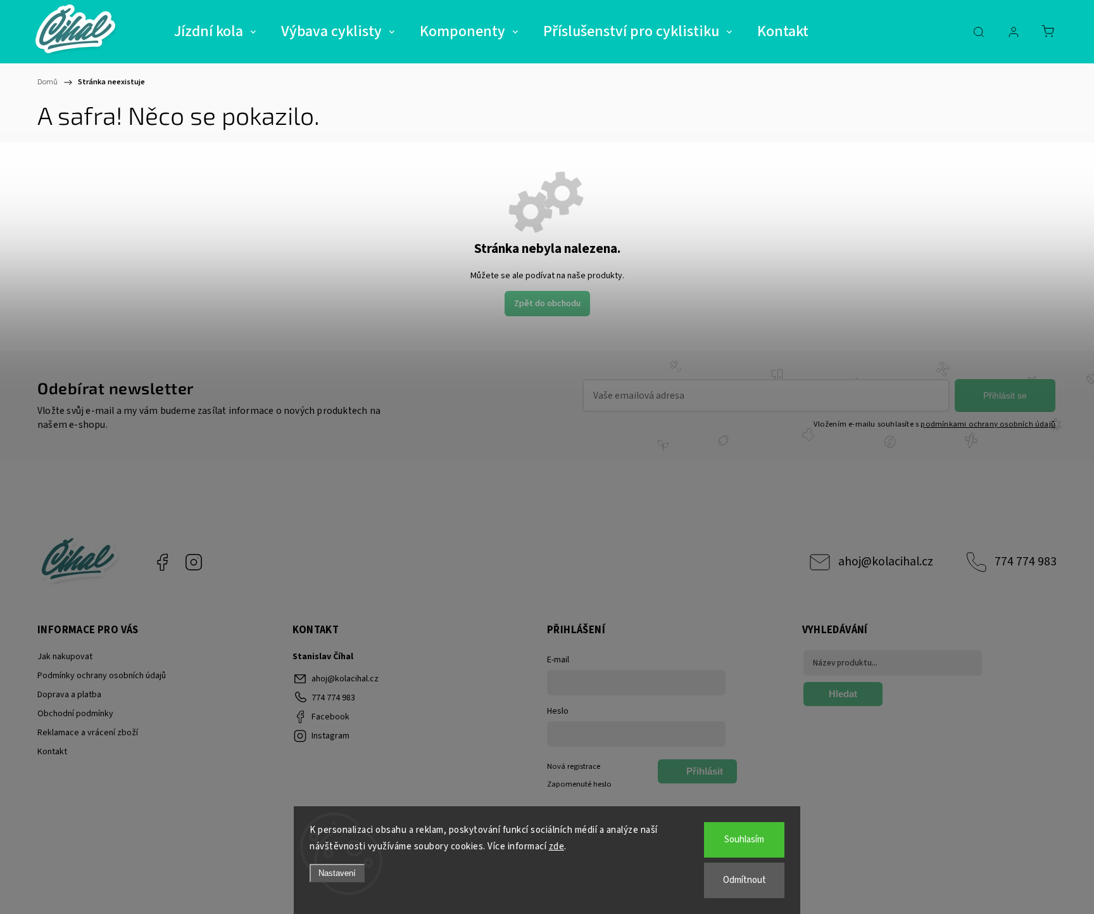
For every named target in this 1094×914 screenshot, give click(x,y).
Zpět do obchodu (547, 303)
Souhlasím (744, 839)
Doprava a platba (69, 694)
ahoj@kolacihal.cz (885, 561)
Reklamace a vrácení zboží (87, 732)
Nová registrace (573, 766)
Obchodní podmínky (75, 713)
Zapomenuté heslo (579, 784)
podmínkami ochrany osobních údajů (988, 424)
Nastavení (337, 873)
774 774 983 (1026, 561)
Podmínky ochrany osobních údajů (101, 675)
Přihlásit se (1005, 395)
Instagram (193, 562)
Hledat (843, 693)
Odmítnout (744, 880)
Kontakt (52, 751)
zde (557, 846)
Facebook (162, 562)
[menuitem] (215, 31)
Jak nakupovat (64, 656)
